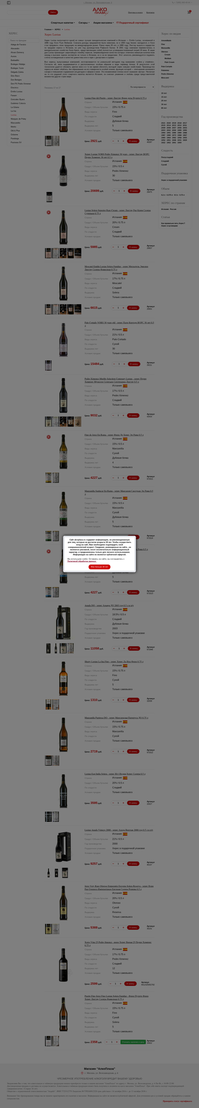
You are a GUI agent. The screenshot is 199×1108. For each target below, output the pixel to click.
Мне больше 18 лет (99, 567)
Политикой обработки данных (81, 561)
